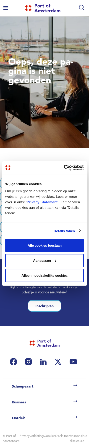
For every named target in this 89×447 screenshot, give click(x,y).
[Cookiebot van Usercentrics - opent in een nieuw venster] (64, 168)
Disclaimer (62, 436)
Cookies (49, 436)
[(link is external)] (14, 361)
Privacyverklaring (32, 436)
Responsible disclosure (78, 438)
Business (19, 402)
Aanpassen (42, 260)
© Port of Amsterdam (11, 438)
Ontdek (18, 418)
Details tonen (64, 231)
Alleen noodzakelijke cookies (44, 275)
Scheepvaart (23, 386)
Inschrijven (44, 306)
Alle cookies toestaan (45, 245)
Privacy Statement (42, 202)
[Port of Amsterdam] (43, 8)
